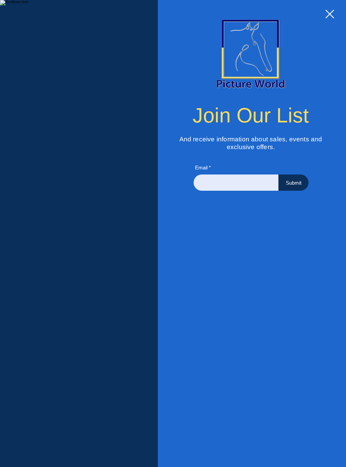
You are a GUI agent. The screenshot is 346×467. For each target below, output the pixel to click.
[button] (329, 14)
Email (201, 168)
